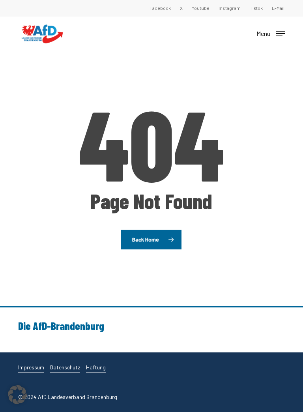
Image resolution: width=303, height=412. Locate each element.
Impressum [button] (31, 367)
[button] (270, 32)
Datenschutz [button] (65, 367)
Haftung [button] (96, 367)
